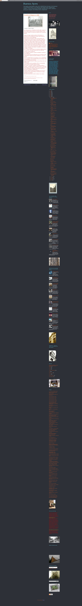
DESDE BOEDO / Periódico (52, 441)
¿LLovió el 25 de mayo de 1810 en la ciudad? (55, 283)
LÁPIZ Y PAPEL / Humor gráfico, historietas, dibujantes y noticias (53, 464)
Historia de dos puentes (55, 239)
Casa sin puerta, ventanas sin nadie (53, 137)
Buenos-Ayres (30, 3)
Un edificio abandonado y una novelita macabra (53, 143)
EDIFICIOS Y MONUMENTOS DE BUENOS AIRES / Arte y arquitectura (53, 444)
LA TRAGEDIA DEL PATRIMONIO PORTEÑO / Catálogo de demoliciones (54, 462)
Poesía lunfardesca (51, 375)
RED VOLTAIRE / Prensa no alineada (53, 484)
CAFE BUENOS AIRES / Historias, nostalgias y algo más (53, 423)
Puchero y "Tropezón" (55, 313)
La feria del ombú (52, 144)
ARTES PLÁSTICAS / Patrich (52, 397)
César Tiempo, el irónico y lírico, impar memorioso (53, 175)
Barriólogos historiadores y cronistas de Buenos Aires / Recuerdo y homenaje (53, 366)
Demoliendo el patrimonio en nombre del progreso (53, 99)
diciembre (52, 97)
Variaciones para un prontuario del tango (53, 126)
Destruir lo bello (52, 127)
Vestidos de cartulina (55, 204)
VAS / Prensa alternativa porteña (53, 495)
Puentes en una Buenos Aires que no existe (53, 153)
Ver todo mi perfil (51, 48)
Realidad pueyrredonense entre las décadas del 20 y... (53, 169)
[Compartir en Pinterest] (36, 80)
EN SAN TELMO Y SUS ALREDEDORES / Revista (52, 452)
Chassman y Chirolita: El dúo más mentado (53, 123)
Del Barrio (51, 43)
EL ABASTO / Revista (51, 446)
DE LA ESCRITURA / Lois (52, 437)
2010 (50, 96)
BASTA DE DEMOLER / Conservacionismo (52, 411)
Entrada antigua (44, 84)
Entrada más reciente (27, 84)
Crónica (50, 367)
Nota (27, 81)
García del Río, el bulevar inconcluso (53, 131)
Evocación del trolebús (53, 145)
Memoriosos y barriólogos (52, 167)
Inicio (36, 84)
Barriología (51, 100)
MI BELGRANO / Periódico (52, 467)
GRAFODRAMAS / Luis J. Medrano (53, 458)
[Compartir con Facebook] (36, 80)
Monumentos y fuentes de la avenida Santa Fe (53, 105)
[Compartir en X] (35, 80)
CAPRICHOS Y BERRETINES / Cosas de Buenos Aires (53, 430)
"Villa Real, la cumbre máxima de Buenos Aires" (53, 129)
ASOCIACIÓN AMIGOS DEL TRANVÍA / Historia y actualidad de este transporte (53, 403)
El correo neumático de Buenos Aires (55, 325)
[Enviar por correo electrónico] (33, 80)
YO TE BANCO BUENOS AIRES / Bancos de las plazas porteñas (53, 497)
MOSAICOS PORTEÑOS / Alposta (53, 468)
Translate (55, 568)
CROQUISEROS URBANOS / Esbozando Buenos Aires (52, 434)
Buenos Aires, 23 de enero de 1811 (52, 139)
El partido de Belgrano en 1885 (31, 15)
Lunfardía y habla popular (52, 370)
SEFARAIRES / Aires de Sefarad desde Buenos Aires (53, 488)
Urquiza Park (52, 159)
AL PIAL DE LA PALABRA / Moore (53, 391)
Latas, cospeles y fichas (53, 150)
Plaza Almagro (52, 160)
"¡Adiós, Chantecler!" (55, 199)
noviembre (52, 176)
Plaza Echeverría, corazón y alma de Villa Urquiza (55, 251)
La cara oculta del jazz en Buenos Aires (53, 134)
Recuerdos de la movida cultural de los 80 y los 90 (55, 302)
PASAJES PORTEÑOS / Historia (53, 473)
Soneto (51, 124)
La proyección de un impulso (52, 113)
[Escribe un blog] (34, 80)
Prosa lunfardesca (51, 376)
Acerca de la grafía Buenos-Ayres (54, 308)
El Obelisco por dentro (55, 271)
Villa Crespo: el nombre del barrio (53, 103)
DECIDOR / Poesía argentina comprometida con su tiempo (52, 440)
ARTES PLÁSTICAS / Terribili (52, 401)
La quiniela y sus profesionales (52, 116)
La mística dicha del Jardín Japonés (52, 156)
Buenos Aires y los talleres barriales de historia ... (53, 147)
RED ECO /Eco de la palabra (52, 483)
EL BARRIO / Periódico (52, 447)
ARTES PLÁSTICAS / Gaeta (52, 396)
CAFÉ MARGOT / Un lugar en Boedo (53, 428)
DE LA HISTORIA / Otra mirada (53, 438)
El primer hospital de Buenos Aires (52, 171)
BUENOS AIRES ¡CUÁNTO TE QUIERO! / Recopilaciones (53, 421)
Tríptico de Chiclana (52, 101)
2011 (50, 95)
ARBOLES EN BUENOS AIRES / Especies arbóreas (53, 392)
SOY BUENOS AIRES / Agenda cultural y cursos (53, 490)
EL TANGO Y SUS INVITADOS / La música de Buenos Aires (53, 450)
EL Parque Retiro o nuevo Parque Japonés (55, 277)
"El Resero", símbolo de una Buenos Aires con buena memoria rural (55, 222)
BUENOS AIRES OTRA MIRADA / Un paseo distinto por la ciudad (53, 415)
